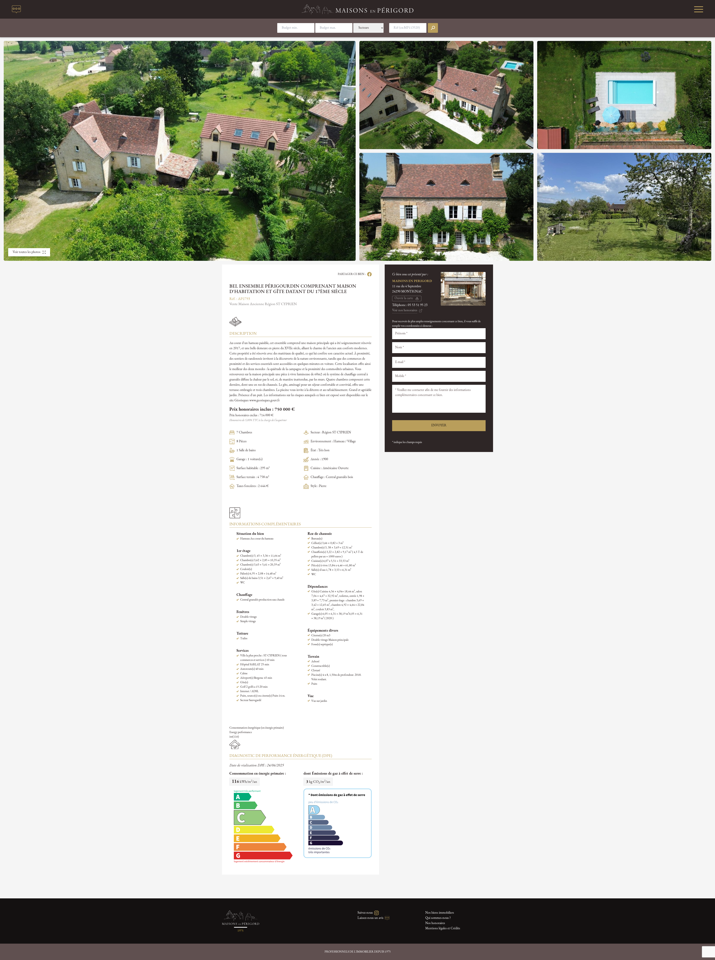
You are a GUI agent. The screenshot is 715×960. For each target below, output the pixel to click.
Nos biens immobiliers (439, 913)
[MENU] (698, 9)
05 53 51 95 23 (418, 305)
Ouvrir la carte (404, 298)
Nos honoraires (435, 923)
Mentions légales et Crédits (442, 928)
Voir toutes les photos (26, 252)
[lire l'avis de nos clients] (16, 9)
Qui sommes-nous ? (438, 918)
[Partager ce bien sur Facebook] (369, 274)
